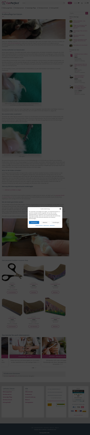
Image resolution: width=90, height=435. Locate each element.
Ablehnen (45, 222)
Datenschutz (46, 225)
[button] (60, 209)
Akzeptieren (34, 222)
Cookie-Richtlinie (39, 225)
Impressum (52, 225)
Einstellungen (56, 222)
